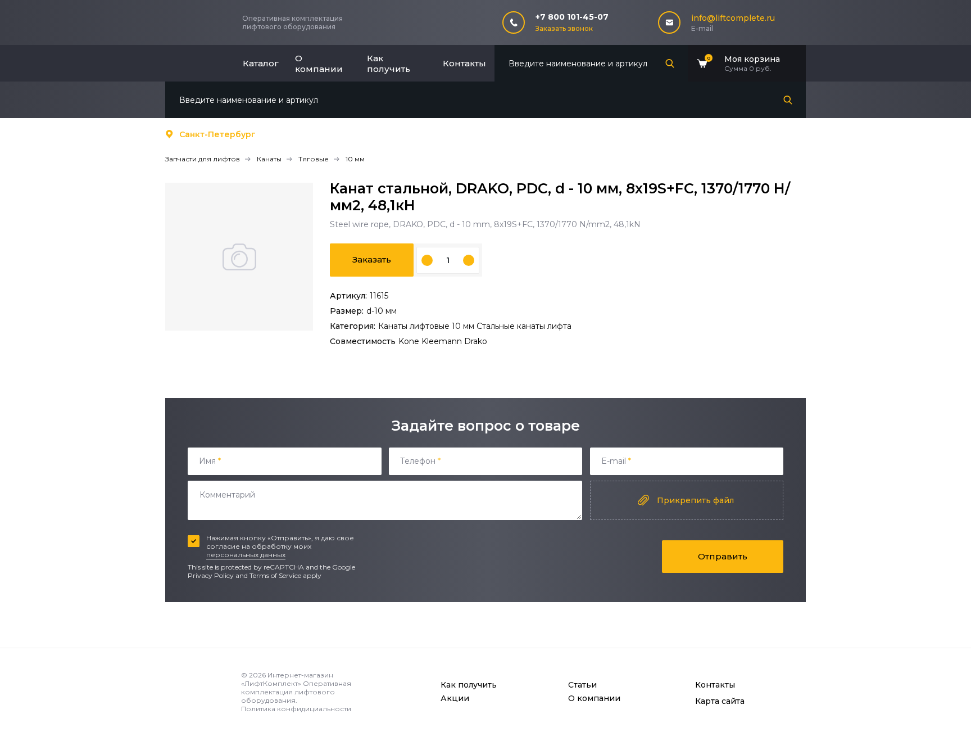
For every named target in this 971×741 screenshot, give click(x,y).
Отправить (722, 556)
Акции (455, 698)
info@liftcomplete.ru (733, 18)
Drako (475, 341)
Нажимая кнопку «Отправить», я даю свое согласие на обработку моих (280, 546)
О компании (319, 63)
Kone (409, 341)
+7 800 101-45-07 (572, 17)
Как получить (388, 63)
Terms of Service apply (285, 575)
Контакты (464, 63)
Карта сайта (720, 701)
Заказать (371, 259)
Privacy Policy (211, 575)
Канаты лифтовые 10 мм (427, 326)
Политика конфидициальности (296, 708)
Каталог (261, 63)
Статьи (582, 685)
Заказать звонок (564, 28)
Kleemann (442, 341)
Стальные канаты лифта (524, 326)
